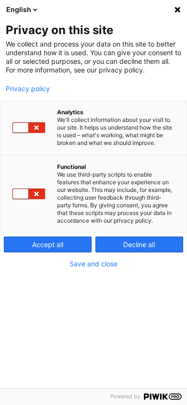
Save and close (93, 264)
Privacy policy (28, 89)
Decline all (139, 244)
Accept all (47, 244)
